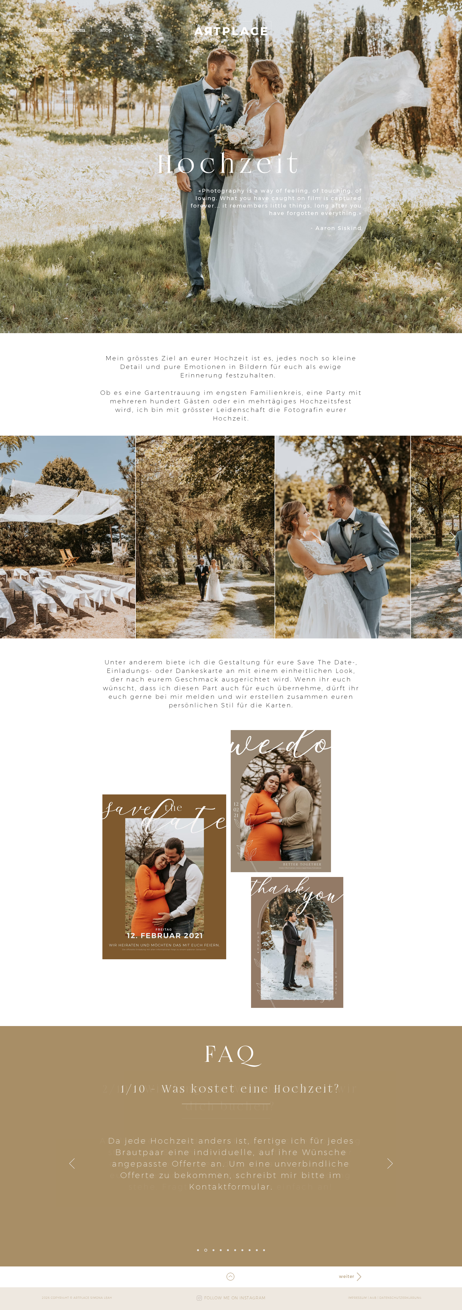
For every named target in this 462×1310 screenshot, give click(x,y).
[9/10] (257, 1250)
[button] (360, 30)
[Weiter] (390, 1163)
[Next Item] (453, 537)
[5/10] (228, 1250)
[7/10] (242, 1250)
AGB (373, 1298)
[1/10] (198, 1250)
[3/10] (213, 1250)
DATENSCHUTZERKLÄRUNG (400, 1298)
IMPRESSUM (357, 1298)
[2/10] (205, 1250)
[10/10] (264, 1250)
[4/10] (221, 1250)
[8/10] (250, 1250)
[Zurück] (72, 1163)
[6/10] (235, 1250)
